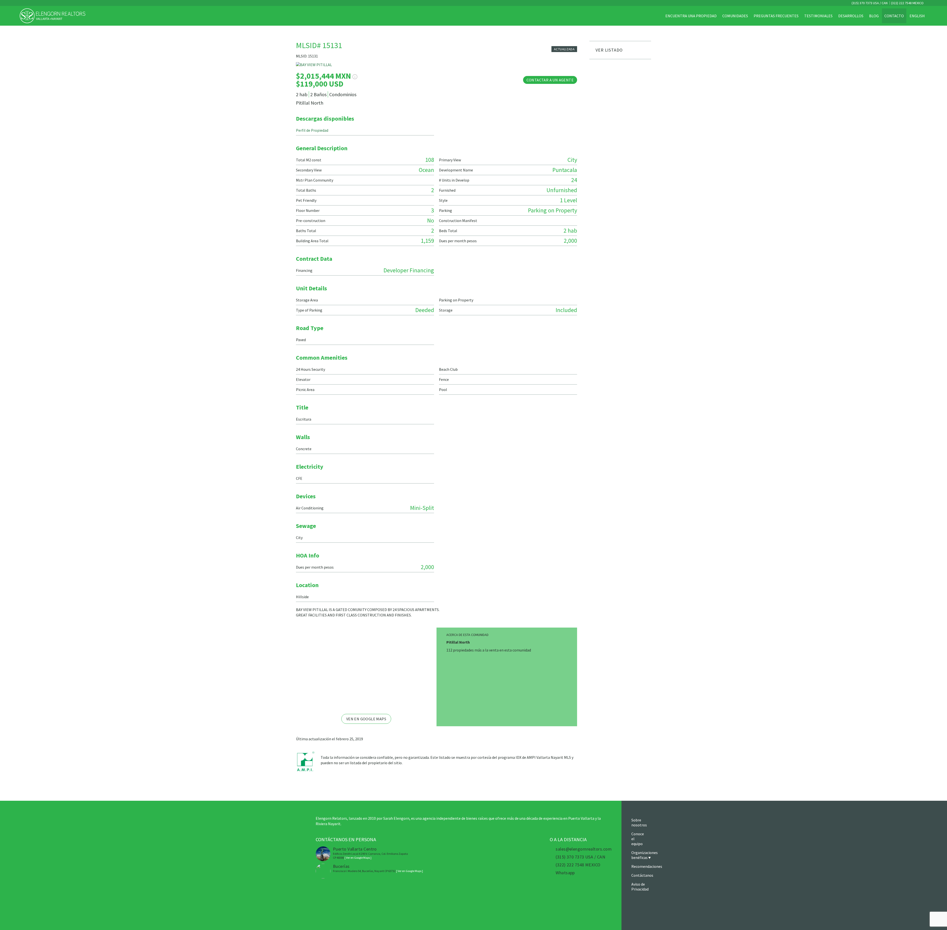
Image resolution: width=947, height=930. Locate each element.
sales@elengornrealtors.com (584, 849)
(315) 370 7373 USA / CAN (869, 3)
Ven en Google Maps (366, 718)
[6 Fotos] (436, 67)
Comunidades (735, 15)
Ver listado (609, 50)
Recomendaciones (646, 866)
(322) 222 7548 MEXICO (907, 3)
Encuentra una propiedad (691, 15)
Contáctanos (642, 875)
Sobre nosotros (639, 822)
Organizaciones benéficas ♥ (644, 855)
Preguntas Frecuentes (776, 15)
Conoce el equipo (637, 838)
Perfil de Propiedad (312, 130)
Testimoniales (818, 15)
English (917, 15)
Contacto (894, 15)
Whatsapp (565, 872)
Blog (874, 15)
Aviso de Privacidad (640, 887)
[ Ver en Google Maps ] (358, 857)
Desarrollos (850, 15)
